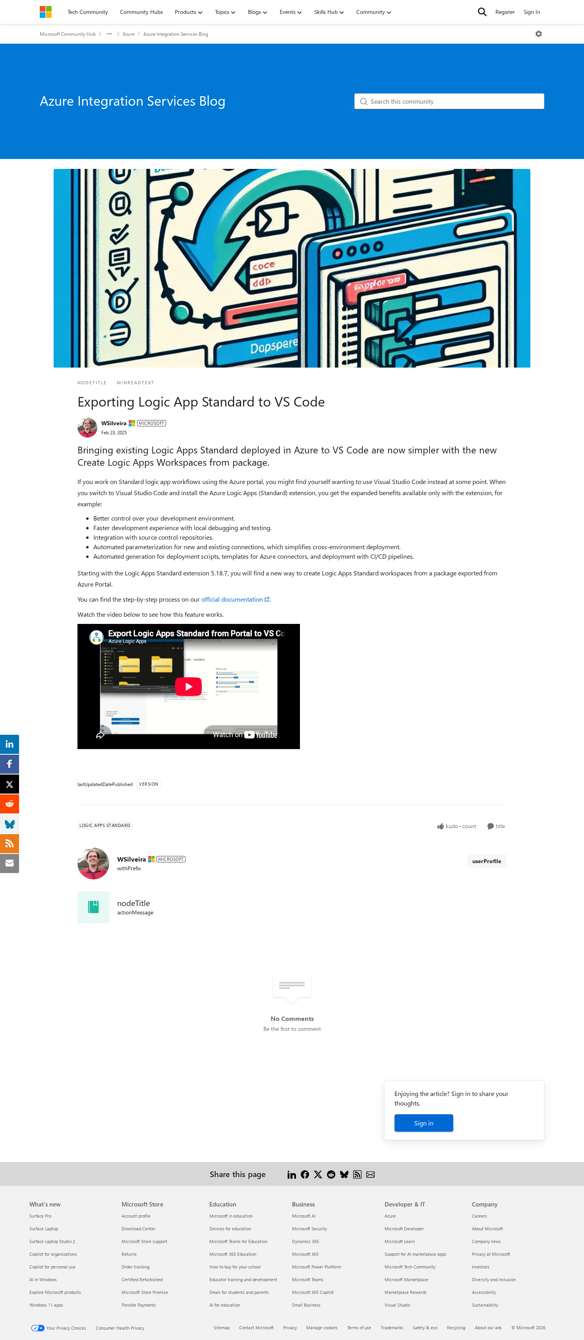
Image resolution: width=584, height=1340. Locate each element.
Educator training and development (243, 1279)
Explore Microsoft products (55, 1292)
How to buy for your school (235, 1267)
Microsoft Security (309, 1229)
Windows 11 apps (46, 1305)
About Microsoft (487, 1229)
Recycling (456, 1327)
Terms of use (359, 1327)
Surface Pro (40, 1216)
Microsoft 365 (305, 1254)
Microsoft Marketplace (406, 1279)
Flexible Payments (139, 1305)
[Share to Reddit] (331, 1174)
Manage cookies (322, 1327)
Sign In (532, 11)
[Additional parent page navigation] (109, 33)
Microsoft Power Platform (316, 1267)
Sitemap (222, 1327)
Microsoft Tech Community (410, 1267)
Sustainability (485, 1305)
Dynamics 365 (305, 1241)
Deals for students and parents (239, 1292)
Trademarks (392, 1327)
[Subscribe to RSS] (357, 1174)
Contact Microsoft (256, 1327)
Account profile (136, 1216)
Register (505, 11)
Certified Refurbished (142, 1279)
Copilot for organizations (53, 1254)
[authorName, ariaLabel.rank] (87, 428)
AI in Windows (43, 1279)
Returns (129, 1254)
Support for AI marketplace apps (416, 1254)
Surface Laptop (43, 1229)
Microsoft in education (231, 1216)
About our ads (488, 1327)
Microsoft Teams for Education (238, 1241)
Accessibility (484, 1292)
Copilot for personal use (52, 1267)
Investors (480, 1267)
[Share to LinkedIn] (292, 1174)
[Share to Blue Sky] (344, 1174)
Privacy (290, 1327)
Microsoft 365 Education (232, 1254)
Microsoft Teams (307, 1279)
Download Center (138, 1229)
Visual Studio (397, 1305)
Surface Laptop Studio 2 (52, 1241)
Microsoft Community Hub (68, 34)
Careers (479, 1216)
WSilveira (114, 423)
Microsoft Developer (404, 1229)
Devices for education (230, 1229)
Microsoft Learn (400, 1241)
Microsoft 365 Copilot (313, 1292)
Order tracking (135, 1267)
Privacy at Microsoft (491, 1254)
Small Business (306, 1305)
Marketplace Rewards (406, 1292)
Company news (486, 1241)
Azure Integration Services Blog (175, 34)
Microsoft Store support (144, 1241)
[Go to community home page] (46, 12)
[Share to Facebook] (305, 1174)
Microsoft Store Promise (145, 1292)
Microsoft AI (303, 1216)
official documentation (232, 599)
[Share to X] (318, 1174)
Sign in (423, 1123)
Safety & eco (425, 1327)
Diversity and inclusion (494, 1279)
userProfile (486, 861)
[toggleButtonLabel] (538, 33)
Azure (129, 34)
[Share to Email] (370, 1174)
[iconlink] (93, 907)
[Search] (482, 12)
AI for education (224, 1305)
